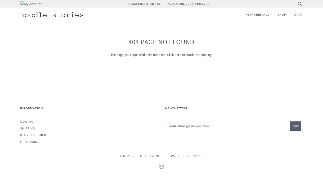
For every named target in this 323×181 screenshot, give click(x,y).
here (178, 54)
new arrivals (257, 14)
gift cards (29, 142)
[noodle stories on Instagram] (161, 167)
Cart (298, 14)
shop (281, 14)
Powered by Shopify (186, 156)
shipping (27, 128)
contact (27, 121)
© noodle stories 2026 (139, 156)
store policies (33, 135)
